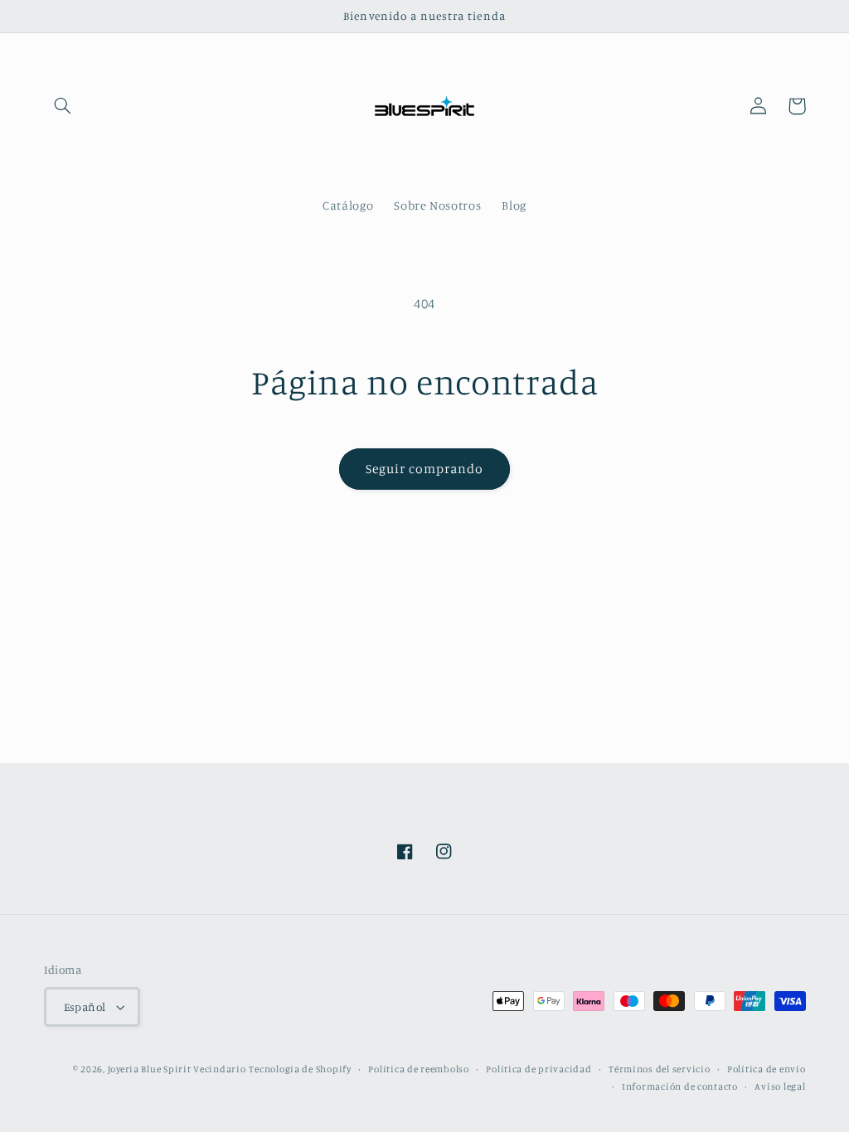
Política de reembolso (418, 1069)
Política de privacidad (538, 1069)
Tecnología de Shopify (300, 1069)
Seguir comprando (425, 469)
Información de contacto (680, 1086)
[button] (63, 106)
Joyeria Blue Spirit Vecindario (177, 1069)
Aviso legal (779, 1086)
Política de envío (766, 1069)
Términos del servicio (659, 1069)
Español (85, 1006)
